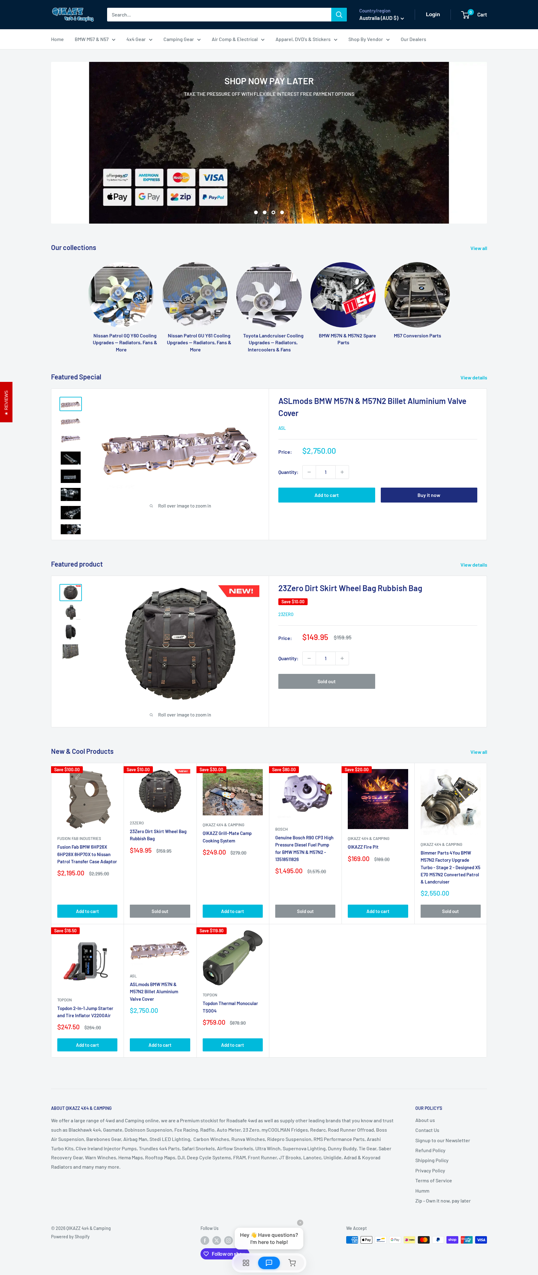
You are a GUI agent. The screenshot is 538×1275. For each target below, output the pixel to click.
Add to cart (326, 495)
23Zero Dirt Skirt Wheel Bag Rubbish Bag (350, 588)
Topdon (64, 999)
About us (425, 1120)
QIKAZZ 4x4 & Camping (223, 824)
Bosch (281, 829)
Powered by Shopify (70, 1236)
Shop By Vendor (365, 39)
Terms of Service (433, 1180)
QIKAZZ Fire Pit (363, 847)
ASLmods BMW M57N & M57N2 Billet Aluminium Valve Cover (154, 991)
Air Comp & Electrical (235, 39)
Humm (422, 1191)
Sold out (327, 681)
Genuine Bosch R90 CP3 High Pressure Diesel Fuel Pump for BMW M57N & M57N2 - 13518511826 (304, 848)
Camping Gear (178, 39)
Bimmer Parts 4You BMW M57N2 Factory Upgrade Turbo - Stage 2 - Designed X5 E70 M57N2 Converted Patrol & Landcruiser (450, 867)
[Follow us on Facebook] (205, 1240)
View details (474, 377)
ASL (282, 428)
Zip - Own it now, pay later (443, 1200)
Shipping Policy (432, 1160)
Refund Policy (430, 1150)
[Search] (339, 14)
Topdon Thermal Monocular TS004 (230, 1006)
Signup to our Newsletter (442, 1140)
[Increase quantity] (342, 472)
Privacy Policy (430, 1170)
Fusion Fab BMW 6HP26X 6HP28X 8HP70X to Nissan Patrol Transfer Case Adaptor (87, 854)
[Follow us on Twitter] (216, 1240)
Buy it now (429, 495)
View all (479, 248)
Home (57, 39)
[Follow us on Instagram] (228, 1240)
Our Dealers (413, 39)
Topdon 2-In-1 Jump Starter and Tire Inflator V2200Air (85, 1011)
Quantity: (288, 472)
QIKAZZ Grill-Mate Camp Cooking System (227, 836)
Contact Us (427, 1130)
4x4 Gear (136, 39)
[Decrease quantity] (309, 472)
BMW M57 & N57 (92, 39)
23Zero (286, 614)
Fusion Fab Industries (79, 838)
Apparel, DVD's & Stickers (303, 39)
